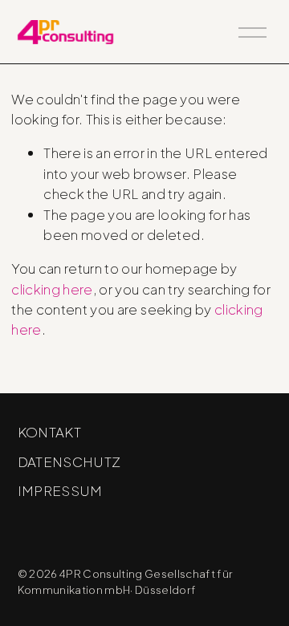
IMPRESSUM (60, 490)
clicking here (51, 289)
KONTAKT (49, 432)
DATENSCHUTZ (69, 461)
